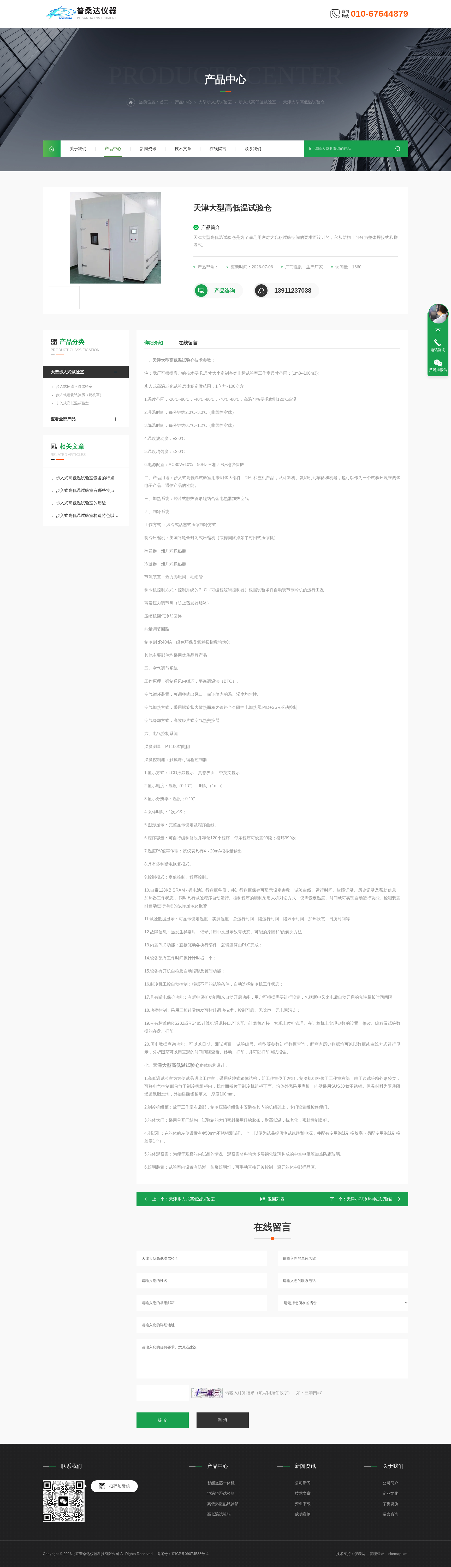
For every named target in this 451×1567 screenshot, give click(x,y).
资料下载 (303, 1503)
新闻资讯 (148, 148)
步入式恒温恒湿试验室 (74, 386)
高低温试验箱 (219, 1514)
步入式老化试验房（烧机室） (79, 395)
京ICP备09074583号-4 (190, 1554)
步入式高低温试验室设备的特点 (85, 478)
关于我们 (78, 148)
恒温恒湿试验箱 (221, 1493)
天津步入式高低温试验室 (192, 1199)
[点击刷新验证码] (207, 1393)
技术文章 (183, 148)
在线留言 (218, 148)
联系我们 (253, 148)
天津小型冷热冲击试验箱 (370, 1199)
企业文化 (390, 1493)
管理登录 (377, 1554)
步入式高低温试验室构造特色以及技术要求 (88, 515)
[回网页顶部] (438, 331)
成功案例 (303, 1514)
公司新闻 (303, 1483)
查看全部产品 (63, 419)
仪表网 (359, 1554)
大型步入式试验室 (215, 102)
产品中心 (113, 148)
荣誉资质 (390, 1503)
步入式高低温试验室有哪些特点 (85, 490)
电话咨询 (438, 350)
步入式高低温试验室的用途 (81, 503)
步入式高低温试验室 (257, 102)
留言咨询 (390, 1514)
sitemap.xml (398, 1554)
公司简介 (390, 1483)
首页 (52, 148)
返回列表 (276, 1199)
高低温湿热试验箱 (223, 1503)
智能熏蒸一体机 (221, 1483)
